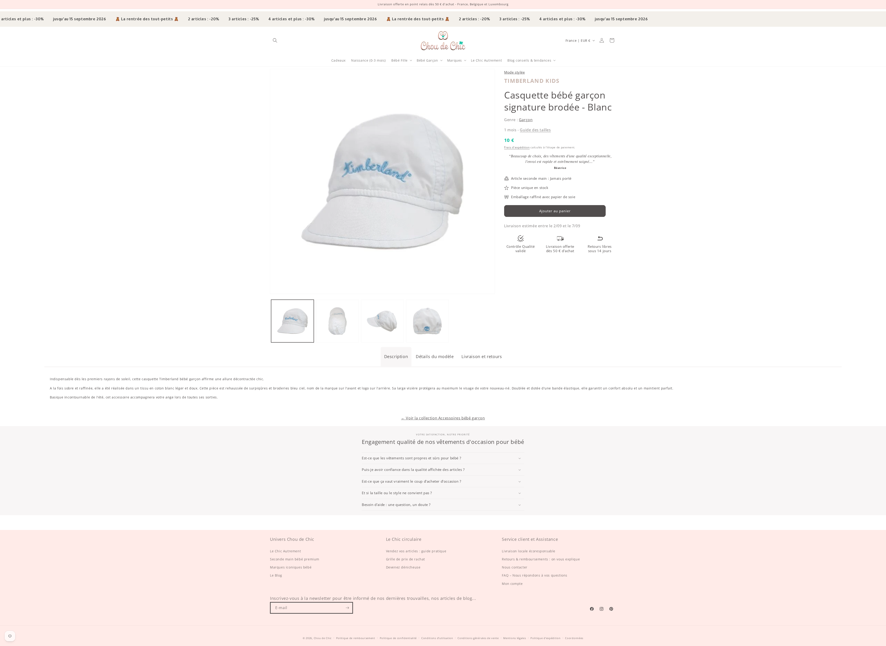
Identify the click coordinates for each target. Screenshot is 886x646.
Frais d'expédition (517, 147)
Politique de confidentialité (398, 638)
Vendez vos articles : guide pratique (416, 551)
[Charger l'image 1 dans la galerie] (292, 321)
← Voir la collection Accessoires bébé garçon (443, 418)
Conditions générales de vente (478, 638)
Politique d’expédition (545, 638)
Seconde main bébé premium (294, 559)
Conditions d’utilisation (437, 638)
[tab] (396, 356)
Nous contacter (514, 567)
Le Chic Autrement (285, 551)
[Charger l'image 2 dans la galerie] (337, 321)
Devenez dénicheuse (403, 567)
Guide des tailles (535, 129)
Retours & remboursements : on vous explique (541, 559)
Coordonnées (574, 638)
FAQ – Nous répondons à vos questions (534, 575)
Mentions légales (514, 638)
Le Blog (276, 575)
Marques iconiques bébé (290, 567)
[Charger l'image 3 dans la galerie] (382, 321)
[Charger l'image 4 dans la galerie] (427, 321)
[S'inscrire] (347, 608)
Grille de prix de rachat (405, 559)
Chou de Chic (323, 638)
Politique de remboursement (355, 638)
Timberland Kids (532, 80)
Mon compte (512, 583)
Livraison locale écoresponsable (528, 551)
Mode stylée (514, 72)
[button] (275, 40)
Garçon (526, 119)
